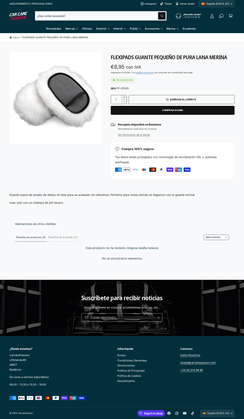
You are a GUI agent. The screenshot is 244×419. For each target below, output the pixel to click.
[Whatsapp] (221, 15)
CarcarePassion (25, 413)
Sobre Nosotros (190, 355)
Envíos (121, 355)
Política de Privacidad (131, 370)
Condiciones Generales (132, 360)
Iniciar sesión (187, 3)
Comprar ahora (172, 110)
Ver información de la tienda (134, 134)
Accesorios (152, 28)
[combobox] (100, 15)
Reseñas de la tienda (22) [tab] (63, 237)
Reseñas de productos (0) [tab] (31, 237)
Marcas (70, 28)
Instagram (150, 3)
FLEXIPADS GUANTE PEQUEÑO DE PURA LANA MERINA (55, 37)
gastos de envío (145, 72)
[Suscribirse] (158, 317)
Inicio (16, 37)
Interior (118, 28)
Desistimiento (126, 381)
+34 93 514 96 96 (191, 370)
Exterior (101, 28)
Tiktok (167, 3)
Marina (170, 28)
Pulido (134, 28)
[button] (230, 15)
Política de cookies (129, 375)
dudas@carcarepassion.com (198, 362)
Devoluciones (126, 365)
